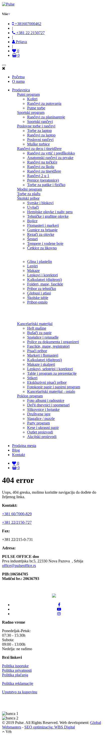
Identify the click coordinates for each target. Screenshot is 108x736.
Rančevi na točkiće (42, 162)
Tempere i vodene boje (45, 243)
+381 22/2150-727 (17, 522)
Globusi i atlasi (39, 293)
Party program (38, 423)
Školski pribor (28, 198)
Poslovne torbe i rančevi (36, 126)
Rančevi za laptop (41, 135)
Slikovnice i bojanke (43, 409)
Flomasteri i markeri (43, 225)
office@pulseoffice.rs (19, 565)
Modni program (29, 189)
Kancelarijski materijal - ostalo (51, 391)
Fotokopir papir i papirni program (53, 387)
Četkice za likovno (42, 248)
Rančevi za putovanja (44, 103)
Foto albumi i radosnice (45, 400)
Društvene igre (38, 414)
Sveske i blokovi (40, 203)
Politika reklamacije (17, 683)
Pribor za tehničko (41, 288)
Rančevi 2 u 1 (38, 176)
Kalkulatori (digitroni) (44, 279)
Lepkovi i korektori (42, 275)
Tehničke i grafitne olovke (48, 216)
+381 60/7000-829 (17, 514)
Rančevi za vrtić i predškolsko (51, 153)
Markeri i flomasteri (42, 355)
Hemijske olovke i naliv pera (50, 212)
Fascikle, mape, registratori (48, 346)
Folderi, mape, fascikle (45, 284)
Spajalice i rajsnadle (43, 337)
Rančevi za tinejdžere (44, 171)
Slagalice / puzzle (41, 418)
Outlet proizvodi (40, 432)
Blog (16, 450)
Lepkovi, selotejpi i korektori (50, 369)
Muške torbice (38, 144)
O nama (18, 81)
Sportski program (30, 112)
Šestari (32, 239)
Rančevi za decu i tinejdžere (39, 148)
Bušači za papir (39, 333)
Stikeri (32, 378)
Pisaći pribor (37, 351)
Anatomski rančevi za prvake (50, 158)
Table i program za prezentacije (52, 373)
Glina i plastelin (39, 261)
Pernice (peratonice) (43, 180)
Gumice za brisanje (42, 230)
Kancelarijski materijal (34, 324)
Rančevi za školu (40, 167)
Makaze (33, 270)
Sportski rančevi (40, 121)
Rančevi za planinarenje (46, 117)
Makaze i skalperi (41, 364)
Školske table (37, 298)
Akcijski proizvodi (42, 436)
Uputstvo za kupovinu (19, 692)
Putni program (28, 94)
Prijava (21, 42)
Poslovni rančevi (40, 139)
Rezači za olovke (40, 234)
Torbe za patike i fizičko (46, 185)
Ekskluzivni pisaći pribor (47, 382)
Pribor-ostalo (37, 302)
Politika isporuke (15, 666)
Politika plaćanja (15, 675)
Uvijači (33, 207)
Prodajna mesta (24, 446)
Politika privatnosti (17, 670)
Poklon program (30, 396)
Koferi (32, 99)
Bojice (32, 221)
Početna (18, 77)
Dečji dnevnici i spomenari (48, 405)
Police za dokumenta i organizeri (53, 342)
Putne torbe (36, 108)
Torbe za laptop (39, 130)
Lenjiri (32, 266)
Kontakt (18, 455)
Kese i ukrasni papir (43, 427)
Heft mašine (36, 328)
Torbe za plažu (28, 194)
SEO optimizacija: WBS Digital (49, 727)
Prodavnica (21, 90)
